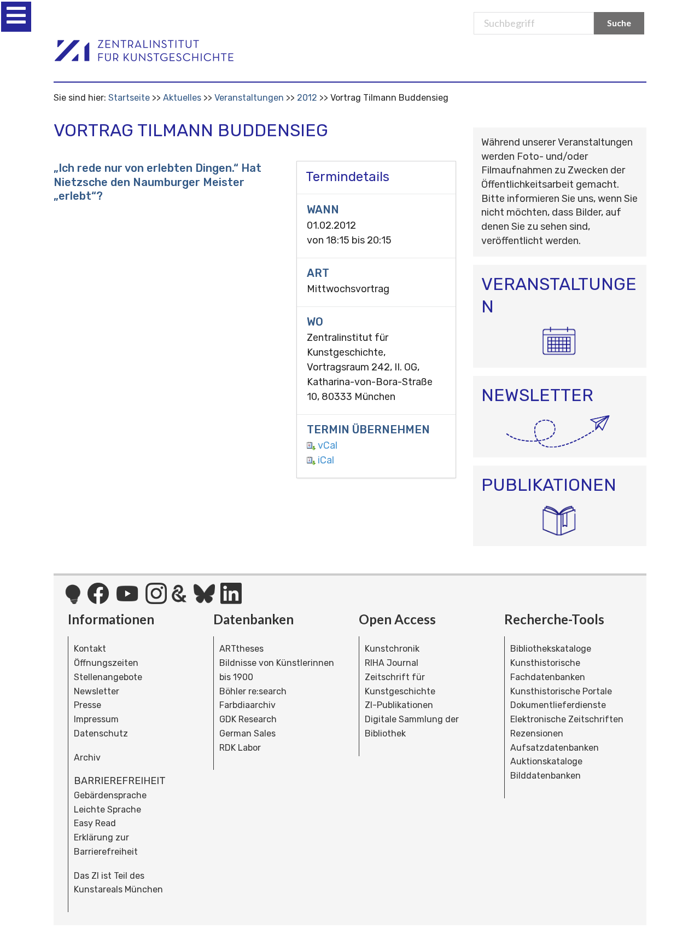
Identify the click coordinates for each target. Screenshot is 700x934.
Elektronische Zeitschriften (566, 719)
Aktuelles (182, 97)
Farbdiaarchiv (247, 705)
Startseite (129, 97)
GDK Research (248, 719)
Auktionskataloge (546, 761)
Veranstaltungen (249, 97)
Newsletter (96, 691)
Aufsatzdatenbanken (554, 747)
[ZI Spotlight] (73, 600)
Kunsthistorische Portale (561, 691)
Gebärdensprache (110, 795)
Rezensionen (536, 733)
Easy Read (95, 823)
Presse (87, 705)
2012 (307, 97)
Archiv (87, 757)
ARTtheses (241, 648)
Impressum (96, 719)
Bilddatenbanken (545, 775)
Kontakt (90, 648)
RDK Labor (240, 747)
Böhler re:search (253, 691)
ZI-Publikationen (399, 705)
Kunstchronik (392, 648)
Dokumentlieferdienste (558, 705)
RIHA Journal (391, 663)
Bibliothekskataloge (550, 648)
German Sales (247, 733)
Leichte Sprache (107, 809)
